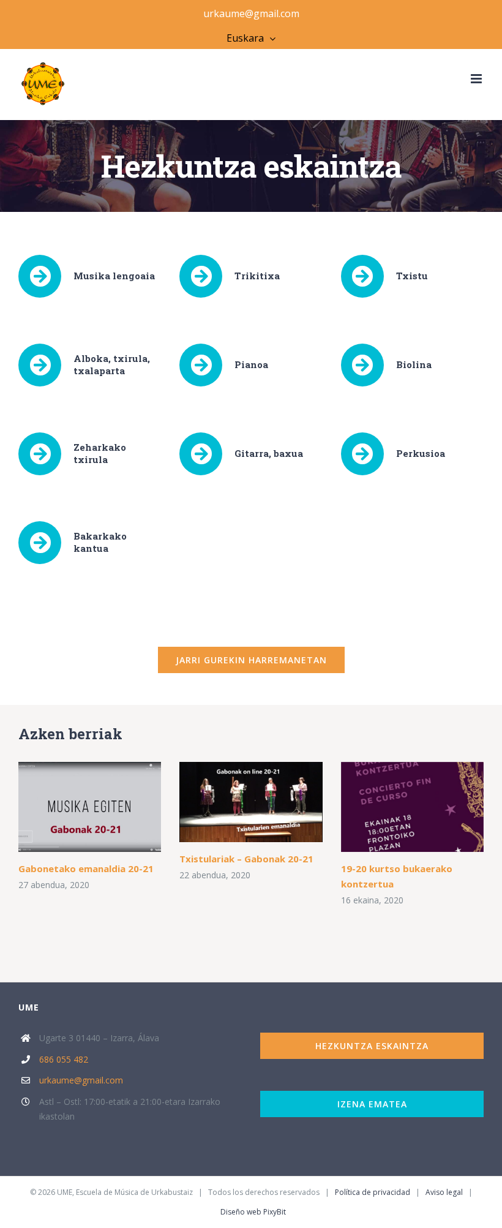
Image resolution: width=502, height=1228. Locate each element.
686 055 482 (63, 1059)
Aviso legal (444, 1192)
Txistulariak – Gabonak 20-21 (246, 859)
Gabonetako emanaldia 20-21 (86, 868)
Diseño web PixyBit (253, 1212)
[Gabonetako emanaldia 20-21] (89, 807)
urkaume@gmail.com (251, 13)
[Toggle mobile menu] (477, 78)
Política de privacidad (372, 1192)
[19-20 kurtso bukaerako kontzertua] (412, 807)
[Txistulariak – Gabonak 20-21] (250, 802)
